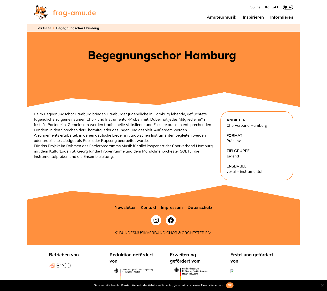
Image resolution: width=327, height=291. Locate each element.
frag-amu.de (74, 12)
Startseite (44, 28)
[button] (255, 7)
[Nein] (322, 285)
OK (230, 285)
